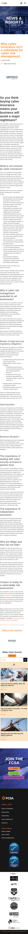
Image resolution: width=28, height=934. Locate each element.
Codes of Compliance (7, 808)
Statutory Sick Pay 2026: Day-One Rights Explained (12, 734)
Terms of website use (7, 819)
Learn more (12, 655)
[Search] (25, 660)
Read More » (3, 689)
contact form (7, 595)
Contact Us (4, 822)
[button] (21, 3)
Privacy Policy (5, 812)
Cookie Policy (5, 815)
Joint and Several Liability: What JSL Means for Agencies (13, 684)
